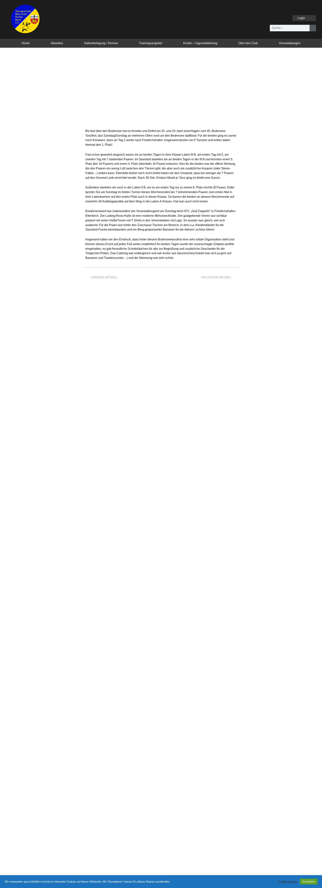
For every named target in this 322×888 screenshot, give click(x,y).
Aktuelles (57, 43)
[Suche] (313, 28)
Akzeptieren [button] (308, 881)
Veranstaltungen (289, 43)
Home (26, 43)
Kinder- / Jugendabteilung (200, 43)
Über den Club (248, 43)
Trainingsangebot (150, 43)
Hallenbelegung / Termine (101, 43)
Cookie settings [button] (287, 881)
